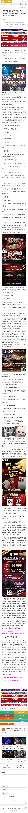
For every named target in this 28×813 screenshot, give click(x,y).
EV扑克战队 (21, 715)
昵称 (5, 786)
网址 (4, 793)
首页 (3, 4)
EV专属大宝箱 (21, 712)
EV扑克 (7, 715)
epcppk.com (17, 640)
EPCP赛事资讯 (9, 4)
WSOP (21, 718)
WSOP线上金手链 (21, 721)
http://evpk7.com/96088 (8, 633)
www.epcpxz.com (16, 58)
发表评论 (23, 7)
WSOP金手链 (7, 724)
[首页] (26, 802)
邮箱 (5, 790)
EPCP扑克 (7, 712)
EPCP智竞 (17, 730)
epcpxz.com (13, 657)
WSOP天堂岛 (7, 721)
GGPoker (7, 718)
